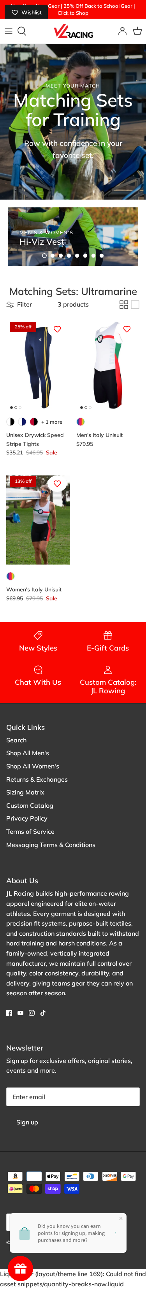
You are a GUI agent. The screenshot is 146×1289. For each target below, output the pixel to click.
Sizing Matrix (25, 792)
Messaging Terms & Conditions (50, 845)
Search (16, 740)
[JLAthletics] (73, 31)
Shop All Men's (27, 753)
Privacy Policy (26, 818)
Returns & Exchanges (37, 779)
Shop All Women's (32, 766)
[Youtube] (20, 1013)
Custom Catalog (29, 805)
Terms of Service (30, 831)
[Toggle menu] (8, 31)
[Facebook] (9, 1013)
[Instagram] (32, 1013)
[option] (73, 236)
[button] (44, 256)
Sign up (27, 1122)
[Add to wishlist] (57, 329)
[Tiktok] (43, 1013)
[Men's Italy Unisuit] (108, 365)
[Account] (120, 31)
